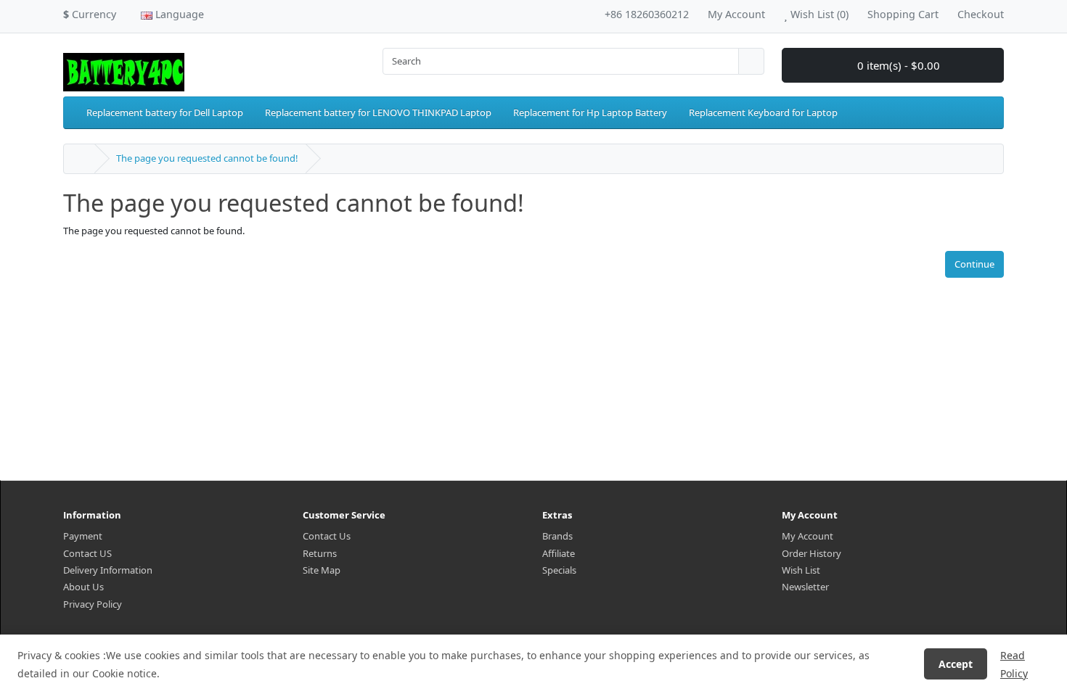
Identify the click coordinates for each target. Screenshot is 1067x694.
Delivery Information (107, 570)
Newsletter (805, 586)
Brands (557, 535)
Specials (559, 570)
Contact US (87, 553)
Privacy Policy (92, 604)
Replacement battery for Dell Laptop (164, 112)
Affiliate (558, 553)
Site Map (321, 570)
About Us (83, 586)
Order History (811, 553)
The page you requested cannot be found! (207, 158)
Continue (974, 263)
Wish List (801, 570)
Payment (82, 535)
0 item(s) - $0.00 (897, 65)
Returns (320, 553)
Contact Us (327, 535)
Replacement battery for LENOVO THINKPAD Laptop (378, 112)
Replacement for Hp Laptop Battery (590, 112)
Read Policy (1014, 664)
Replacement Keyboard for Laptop (763, 112)
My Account (807, 535)
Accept (956, 664)
